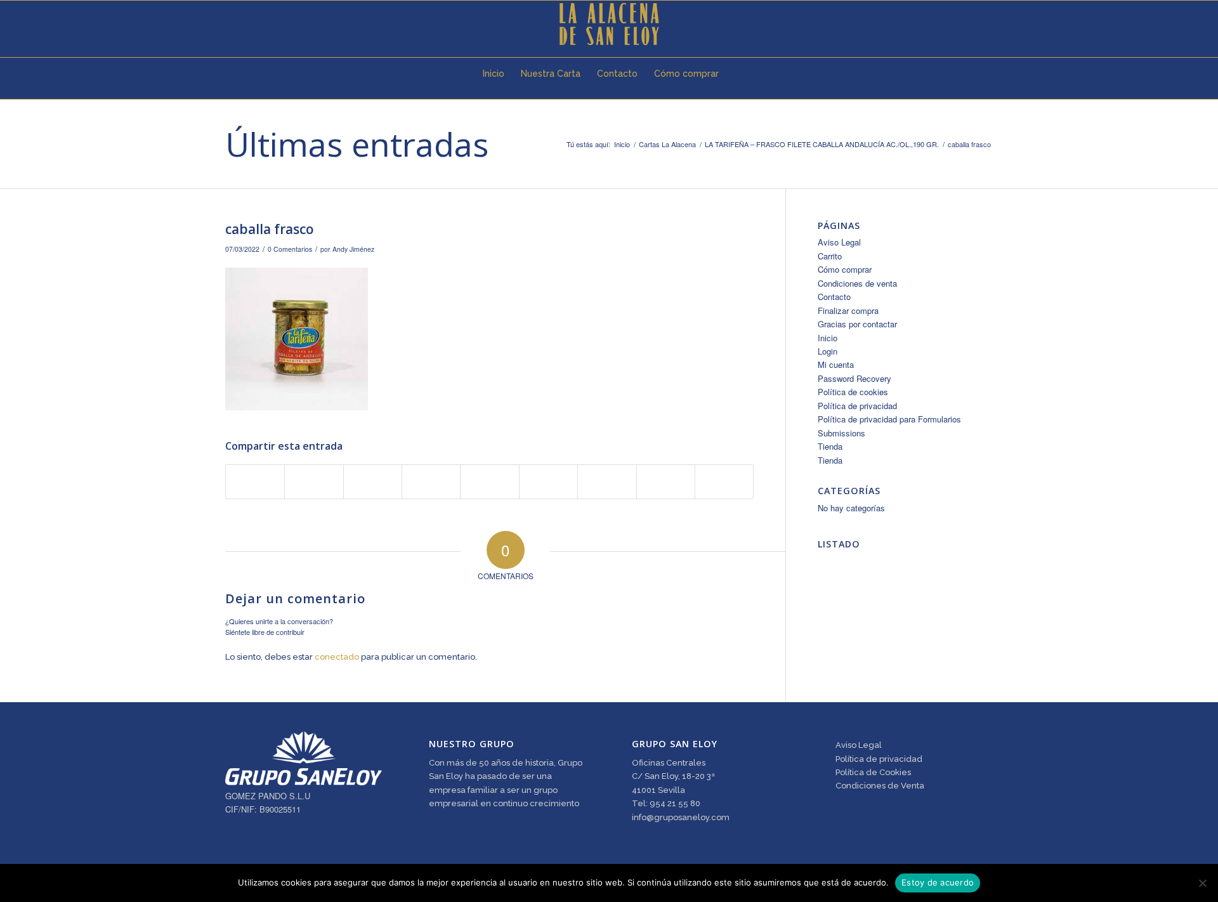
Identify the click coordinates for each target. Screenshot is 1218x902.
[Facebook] (248, 24)
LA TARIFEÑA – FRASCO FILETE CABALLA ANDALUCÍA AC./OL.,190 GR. (822, 144)
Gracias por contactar (857, 324)
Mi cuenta (836, 364)
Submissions (841, 433)
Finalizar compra (848, 310)
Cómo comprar (845, 269)
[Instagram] (267, 24)
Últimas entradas (356, 143)
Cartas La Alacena (667, 144)
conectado (337, 657)
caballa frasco (269, 229)
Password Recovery (854, 378)
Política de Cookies (873, 772)
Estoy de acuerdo (937, 882)
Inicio (622, 144)
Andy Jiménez (353, 249)
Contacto (834, 297)
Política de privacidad (857, 406)
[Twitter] (229, 24)
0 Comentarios (290, 249)
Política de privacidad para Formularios (889, 419)
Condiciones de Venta (879, 785)
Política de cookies (853, 392)
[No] (1202, 883)
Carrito (830, 256)
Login (827, 351)
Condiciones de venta (857, 283)
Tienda (830, 446)
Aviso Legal (839, 242)
